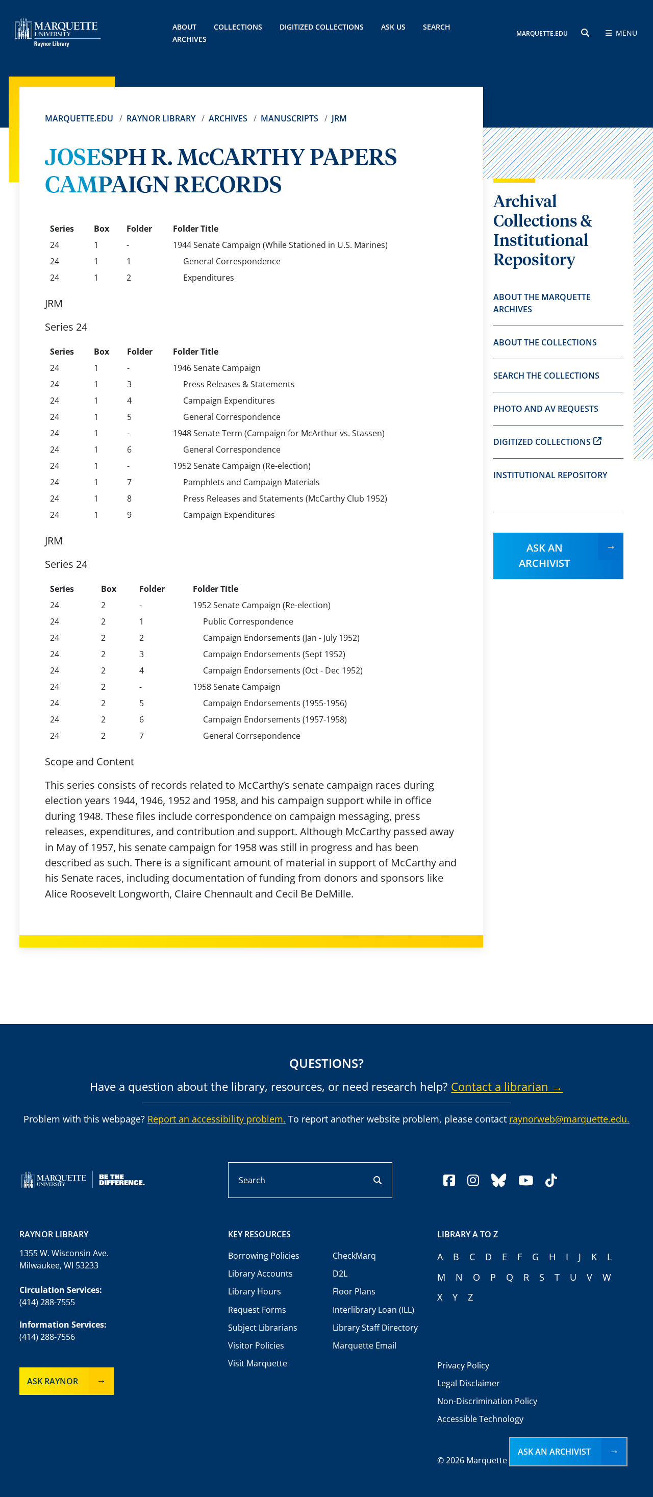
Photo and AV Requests (545, 408)
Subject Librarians (262, 1327)
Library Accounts (260, 1273)
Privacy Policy (463, 1365)
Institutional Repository (550, 475)
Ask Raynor (52, 1381)
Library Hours (254, 1291)
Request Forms (257, 1309)
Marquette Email (364, 1345)
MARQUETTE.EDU (542, 33)
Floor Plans (354, 1291)
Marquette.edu (79, 118)
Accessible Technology (480, 1419)
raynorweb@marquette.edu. (569, 1119)
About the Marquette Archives (542, 303)
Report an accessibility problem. (216, 1119)
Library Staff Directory (375, 1327)
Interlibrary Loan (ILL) (373, 1309)
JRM (339, 118)
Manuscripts (289, 118)
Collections (238, 27)
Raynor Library (161, 118)
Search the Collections (546, 375)
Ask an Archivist (544, 555)
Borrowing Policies (263, 1255)
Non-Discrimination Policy (487, 1401)
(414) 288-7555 (47, 1302)
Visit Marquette (257, 1363)
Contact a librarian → (507, 1086)
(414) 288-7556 (47, 1336)
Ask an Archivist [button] (554, 1451)
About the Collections (545, 342)
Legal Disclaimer (468, 1383)
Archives (228, 118)
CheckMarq (354, 1255)
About (184, 27)
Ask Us (393, 27)
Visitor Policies (256, 1345)
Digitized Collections (322, 27)
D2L (340, 1273)
